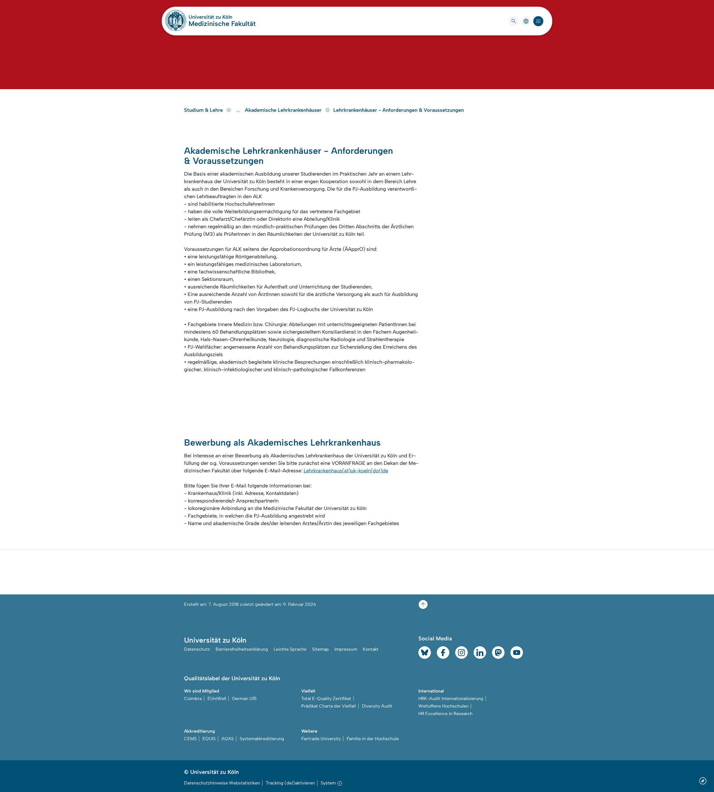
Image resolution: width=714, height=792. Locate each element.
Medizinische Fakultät (222, 24)
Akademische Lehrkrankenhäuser (284, 110)
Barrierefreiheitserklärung (242, 649)
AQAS (227, 738)
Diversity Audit (377, 706)
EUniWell (217, 698)
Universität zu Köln (222, 17)
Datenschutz (197, 649)
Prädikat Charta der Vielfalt (328, 706)
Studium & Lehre (204, 110)
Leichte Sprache (290, 649)
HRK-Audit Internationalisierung (450, 698)
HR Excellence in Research (445, 713)
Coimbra (193, 698)
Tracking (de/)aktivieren (290, 783)
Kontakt (370, 649)
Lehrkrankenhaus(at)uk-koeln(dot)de (346, 471)
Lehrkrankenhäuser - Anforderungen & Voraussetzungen (398, 110)
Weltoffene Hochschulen (443, 706)
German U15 (244, 698)
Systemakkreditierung (262, 738)
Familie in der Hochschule (373, 738)
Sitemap (320, 649)
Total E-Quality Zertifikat (326, 698)
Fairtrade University (321, 738)
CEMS (190, 738)
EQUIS (209, 738)
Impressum (345, 649)
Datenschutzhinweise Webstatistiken (222, 783)
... (238, 110)
